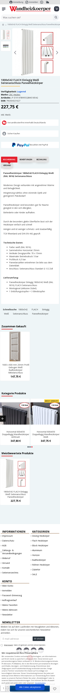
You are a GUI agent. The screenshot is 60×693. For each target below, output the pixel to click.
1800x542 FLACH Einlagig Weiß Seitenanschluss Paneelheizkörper (16, 494)
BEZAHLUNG (42, 159)
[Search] (56, 17)
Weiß (6, 313)
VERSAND (7, 165)
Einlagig (45, 309)
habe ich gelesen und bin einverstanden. (25, 645)
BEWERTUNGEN (26, 159)
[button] (15, 52)
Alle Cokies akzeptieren (30, 687)
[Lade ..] (56, 9)
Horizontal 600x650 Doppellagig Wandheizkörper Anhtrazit (15, 434)
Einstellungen (40, 683)
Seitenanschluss (20, 313)
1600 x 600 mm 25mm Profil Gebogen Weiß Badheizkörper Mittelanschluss (15, 368)
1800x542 (23, 309)
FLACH (35, 309)
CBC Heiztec (14, 94)
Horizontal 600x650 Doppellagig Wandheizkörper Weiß (45, 434)
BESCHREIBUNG (9, 159)
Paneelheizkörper (40, 313)
